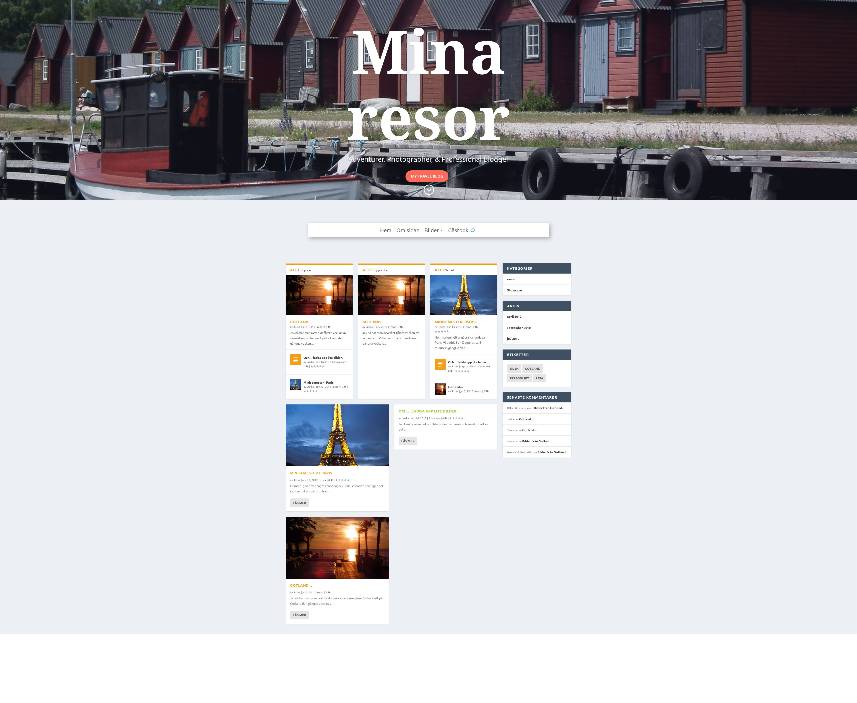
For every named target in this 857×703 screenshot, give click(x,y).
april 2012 (514, 316)
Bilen (514, 368)
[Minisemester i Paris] (295, 384)
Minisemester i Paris (319, 382)
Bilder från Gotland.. (548, 408)
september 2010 (519, 328)
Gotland (532, 368)
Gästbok (458, 231)
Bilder (431, 231)
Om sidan (408, 231)
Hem (385, 231)
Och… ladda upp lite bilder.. (323, 358)
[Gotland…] (319, 295)
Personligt (519, 378)
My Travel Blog (427, 176)
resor (320, 326)
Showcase (339, 362)
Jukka (296, 326)
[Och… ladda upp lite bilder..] (295, 359)
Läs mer (299, 503)
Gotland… (301, 322)
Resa (539, 378)
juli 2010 (513, 339)
